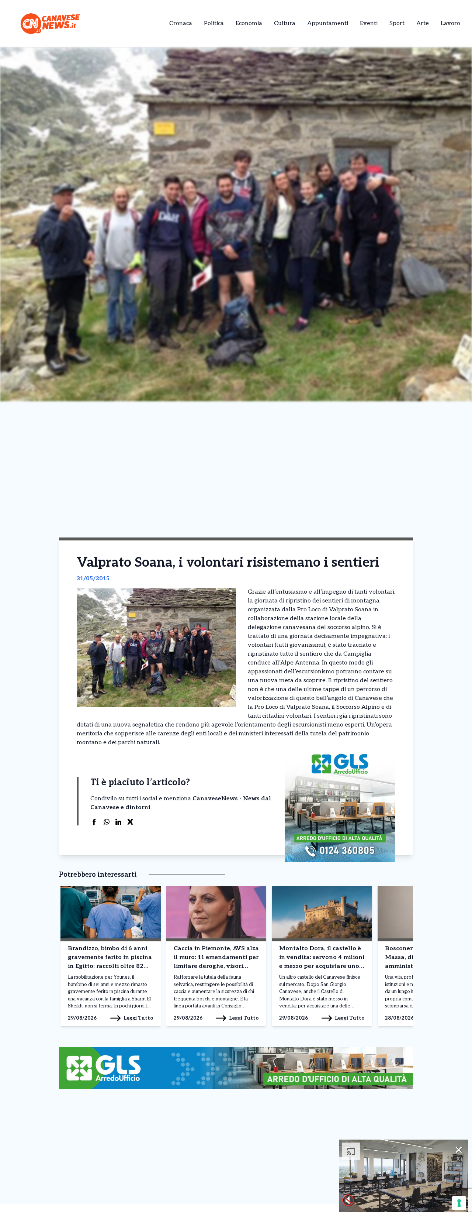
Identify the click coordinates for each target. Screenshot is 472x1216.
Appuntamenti (327, 23)
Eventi (369, 23)
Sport (397, 23)
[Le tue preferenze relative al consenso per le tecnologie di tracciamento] (459, 1203)
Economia (249, 23)
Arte (422, 23)
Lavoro (450, 23)
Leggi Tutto (138, 1018)
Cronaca (180, 23)
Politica (214, 23)
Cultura (284, 23)
